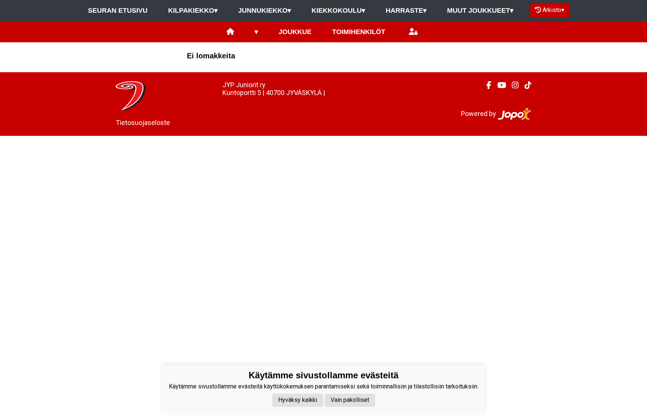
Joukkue (295, 32)
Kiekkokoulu (338, 10)
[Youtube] (498, 85)
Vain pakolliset (350, 399)
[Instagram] (512, 85)
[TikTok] (525, 85)
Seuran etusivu (118, 10)
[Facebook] (485, 85)
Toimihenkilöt (358, 32)
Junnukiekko (264, 10)
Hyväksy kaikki (297, 399)
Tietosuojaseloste (143, 122)
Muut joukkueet (480, 10)
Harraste (406, 10)
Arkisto (553, 9)
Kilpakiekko (193, 10)
